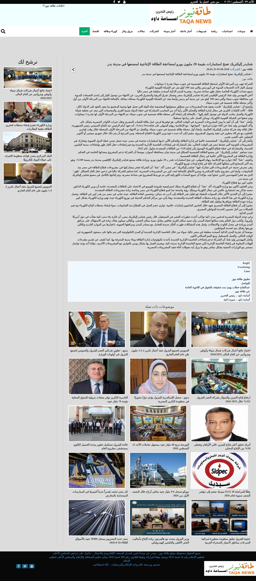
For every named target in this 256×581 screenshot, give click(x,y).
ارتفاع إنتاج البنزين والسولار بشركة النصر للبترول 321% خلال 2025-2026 (223, 399)
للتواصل (245, 283)
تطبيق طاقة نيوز (241, 279)
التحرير (194, 1)
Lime (247, 271)
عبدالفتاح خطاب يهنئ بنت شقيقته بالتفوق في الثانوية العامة (217, 287)
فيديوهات (201, 31)
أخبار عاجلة (186, 31)
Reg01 (246, 263)
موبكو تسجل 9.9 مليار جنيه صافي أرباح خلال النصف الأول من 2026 (160, 493)
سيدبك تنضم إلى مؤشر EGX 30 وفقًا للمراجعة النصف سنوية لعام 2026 (224, 493)
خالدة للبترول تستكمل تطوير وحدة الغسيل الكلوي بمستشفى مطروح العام (100, 446)
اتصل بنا (204, 1)
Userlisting (244, 267)
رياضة (214, 31)
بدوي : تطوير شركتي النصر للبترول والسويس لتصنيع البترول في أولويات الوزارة (99, 352)
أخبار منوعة (169, 31)
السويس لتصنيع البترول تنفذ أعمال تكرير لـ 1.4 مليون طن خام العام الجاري (160, 352)
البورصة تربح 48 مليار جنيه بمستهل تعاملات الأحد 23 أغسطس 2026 (160, 446)
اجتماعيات (227, 31)
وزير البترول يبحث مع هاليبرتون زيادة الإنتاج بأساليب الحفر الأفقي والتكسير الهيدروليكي (160, 540)
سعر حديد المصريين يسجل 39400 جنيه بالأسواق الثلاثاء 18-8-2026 (101, 540)
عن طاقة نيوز (242, 291)
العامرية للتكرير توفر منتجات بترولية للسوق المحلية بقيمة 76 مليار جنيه (100, 399)
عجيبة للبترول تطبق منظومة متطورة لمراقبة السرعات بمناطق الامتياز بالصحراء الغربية (225, 540)
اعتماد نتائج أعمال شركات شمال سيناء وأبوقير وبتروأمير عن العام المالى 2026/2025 (225, 352)
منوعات (241, 31)
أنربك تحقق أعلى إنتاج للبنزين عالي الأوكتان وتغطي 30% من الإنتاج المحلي (222, 446)
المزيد (84, 31)
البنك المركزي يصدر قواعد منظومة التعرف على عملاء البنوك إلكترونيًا (28, 157)
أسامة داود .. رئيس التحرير (235, 295)
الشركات (154, 31)
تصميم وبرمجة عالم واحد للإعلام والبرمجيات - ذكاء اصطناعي (126, 564)
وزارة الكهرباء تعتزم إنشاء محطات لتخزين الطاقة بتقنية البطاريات (29, 127)
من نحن (214, 1)
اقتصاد (95, 31)
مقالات (141, 31)
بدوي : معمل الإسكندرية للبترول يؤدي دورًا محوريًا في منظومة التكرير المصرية (161, 399)
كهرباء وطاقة (110, 31)
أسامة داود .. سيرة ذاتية (237, 299)
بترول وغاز (127, 31)
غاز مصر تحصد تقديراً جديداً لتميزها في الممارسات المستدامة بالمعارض (100, 493)
